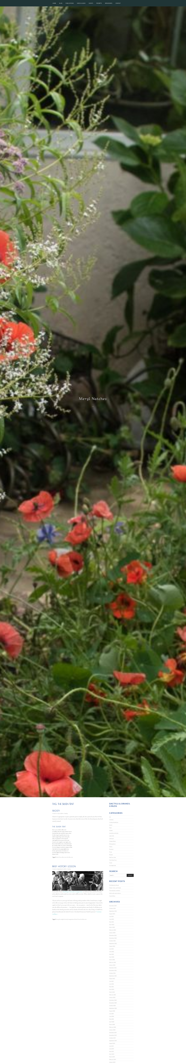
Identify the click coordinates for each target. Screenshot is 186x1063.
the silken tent (70, 857)
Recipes (111, 854)
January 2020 (112, 1029)
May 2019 (111, 1051)
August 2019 (112, 1043)
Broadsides (108, 3)
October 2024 (112, 908)
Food (110, 827)
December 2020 (113, 1000)
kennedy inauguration (69, 919)
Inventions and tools (113, 833)
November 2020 (113, 1002)
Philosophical (112, 844)
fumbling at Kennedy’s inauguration (72, 892)
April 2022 (111, 957)
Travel (110, 862)
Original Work (112, 841)
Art (110, 817)
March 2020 (112, 1024)
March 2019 (112, 1056)
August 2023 (112, 913)
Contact (118, 3)
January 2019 (112, 1062)
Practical (111, 849)
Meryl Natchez (93, 398)
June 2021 (111, 984)
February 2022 (112, 962)
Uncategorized (112, 865)
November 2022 (113, 938)
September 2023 (113, 911)
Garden (111, 830)
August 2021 (112, 978)
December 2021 (113, 967)
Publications (70, 3)
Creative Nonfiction (113, 822)
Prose (110, 852)
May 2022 (111, 954)
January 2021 (112, 997)
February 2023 (112, 930)
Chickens (111, 819)
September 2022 (113, 943)
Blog (60, 3)
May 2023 (111, 921)
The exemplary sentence (114, 890)
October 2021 (112, 973)
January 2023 (112, 932)
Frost (57, 919)
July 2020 (111, 1013)
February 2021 (112, 994)
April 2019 (111, 1054)
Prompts (99, 3)
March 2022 (112, 959)
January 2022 (112, 965)
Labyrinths (111, 835)
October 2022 (112, 940)
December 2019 (113, 1032)
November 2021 (113, 970)
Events (91, 3)
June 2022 (111, 951)
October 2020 (112, 1005)
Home (54, 3)
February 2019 (112, 1059)
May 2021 (111, 986)
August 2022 (112, 946)
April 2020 (111, 1021)
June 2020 (111, 1016)
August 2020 (112, 1011)
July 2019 (111, 1046)
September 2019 (113, 1040)
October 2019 (112, 1038)
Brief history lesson (64, 866)
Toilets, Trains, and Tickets (115, 887)
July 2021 (111, 981)
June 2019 (111, 1048)
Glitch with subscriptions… (115, 893)
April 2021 (111, 989)
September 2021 (113, 975)
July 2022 (111, 948)
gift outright (61, 919)
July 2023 (111, 916)
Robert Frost (58, 857)
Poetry (66, 813)
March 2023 (112, 927)
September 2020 (113, 1008)
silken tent (64, 857)
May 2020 (111, 1019)
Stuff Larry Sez (112, 857)
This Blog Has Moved (114, 885)
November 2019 (113, 1035)
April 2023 (111, 924)
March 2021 (112, 992)
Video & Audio (81, 3)
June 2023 (111, 919)
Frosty (56, 810)
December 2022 (113, 935)
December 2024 (113, 905)
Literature (111, 838)
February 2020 (112, 1027)
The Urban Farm (113, 860)
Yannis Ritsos (112, 896)
